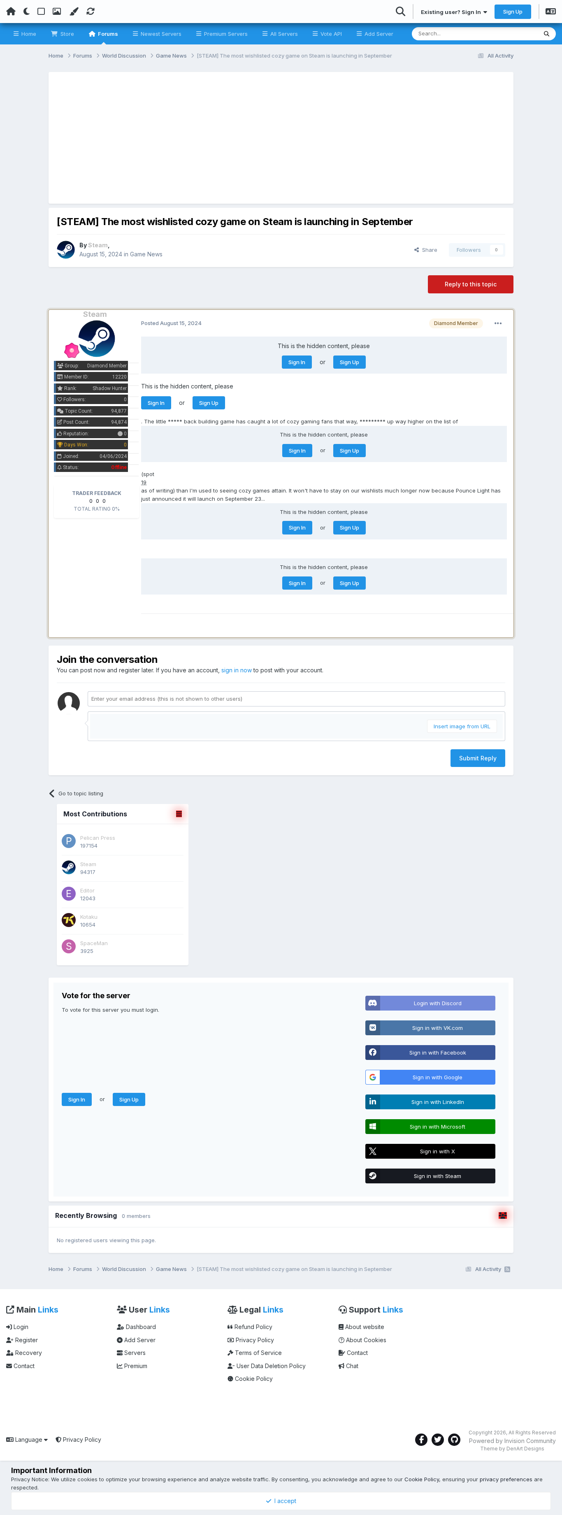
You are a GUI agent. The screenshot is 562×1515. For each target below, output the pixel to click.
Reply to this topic (471, 284)
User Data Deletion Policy (270, 1365)
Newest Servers (160, 33)
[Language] (551, 12)
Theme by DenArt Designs (512, 1448)
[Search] (546, 33)
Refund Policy (252, 1326)
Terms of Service (257, 1352)
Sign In (296, 362)
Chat (351, 1365)
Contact (23, 1365)
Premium (135, 1365)
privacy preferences (506, 1479)
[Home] (11, 11)
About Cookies (365, 1339)
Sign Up (513, 11)
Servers (134, 1352)
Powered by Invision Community (512, 1440)
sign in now (236, 670)
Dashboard (140, 1326)
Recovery (28, 1352)
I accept (283, 1500)
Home (28, 33)
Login (20, 1326)
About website (364, 1326)
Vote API (330, 33)
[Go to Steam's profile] (66, 250)
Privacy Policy (254, 1339)
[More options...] (498, 323)
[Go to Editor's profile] (69, 894)
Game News (146, 254)
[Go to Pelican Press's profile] (69, 841)
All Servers (283, 33)
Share (428, 249)
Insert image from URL (462, 726)
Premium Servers (225, 33)
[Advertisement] (281, 137)
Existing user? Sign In (452, 12)
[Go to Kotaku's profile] (69, 920)
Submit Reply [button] (478, 758)
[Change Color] (74, 11)
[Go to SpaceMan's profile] (69, 946)
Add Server (378, 33)
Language (29, 1439)
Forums (107, 33)
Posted (171, 323)
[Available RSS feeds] (507, 1269)
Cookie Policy (253, 1378)
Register (26, 1339)
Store (66, 33)
